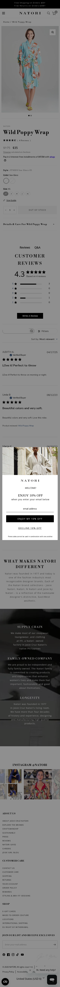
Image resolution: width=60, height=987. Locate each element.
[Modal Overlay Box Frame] (30, 493)
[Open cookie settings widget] (5, 981)
